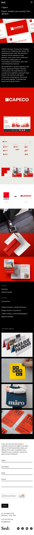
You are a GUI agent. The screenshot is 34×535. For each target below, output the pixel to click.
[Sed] (3, 2)
